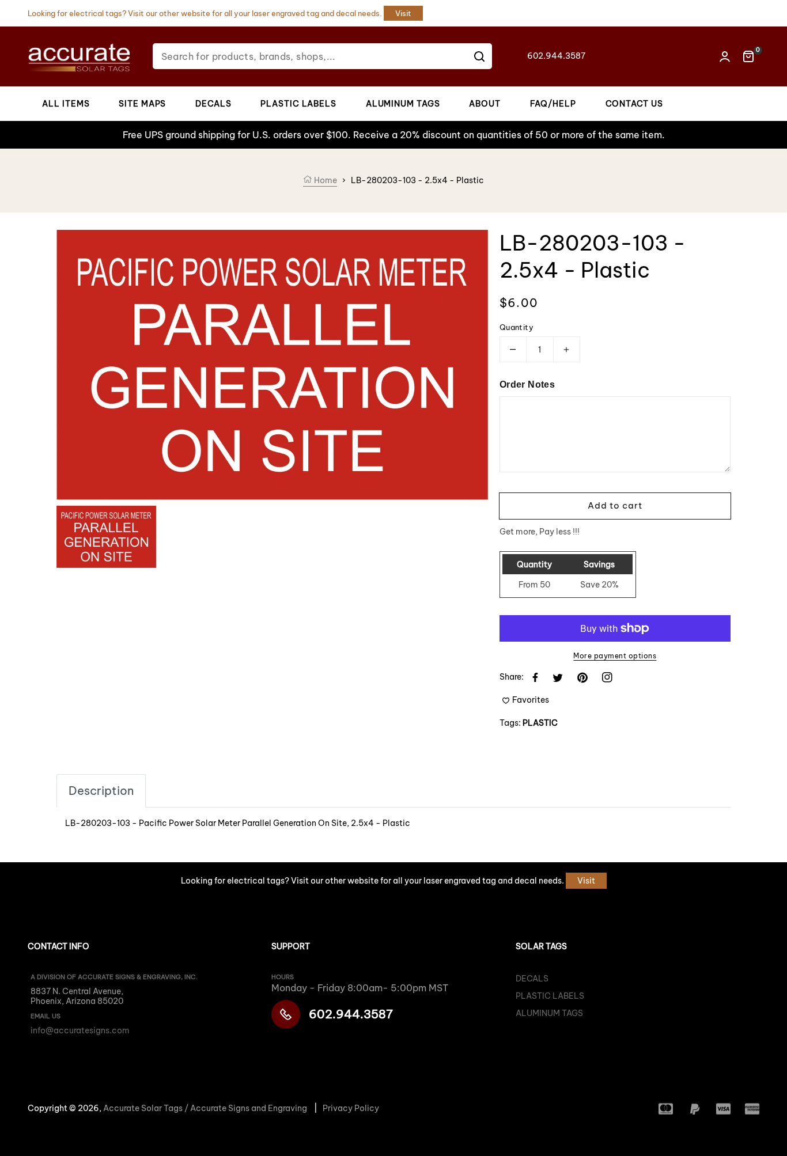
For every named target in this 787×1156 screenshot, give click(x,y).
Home (324, 180)
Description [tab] (101, 790)
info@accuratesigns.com (80, 1030)
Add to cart (615, 505)
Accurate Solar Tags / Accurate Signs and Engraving (205, 1108)
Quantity (517, 327)
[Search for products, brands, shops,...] (479, 56)
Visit (403, 13)
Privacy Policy (351, 1108)
